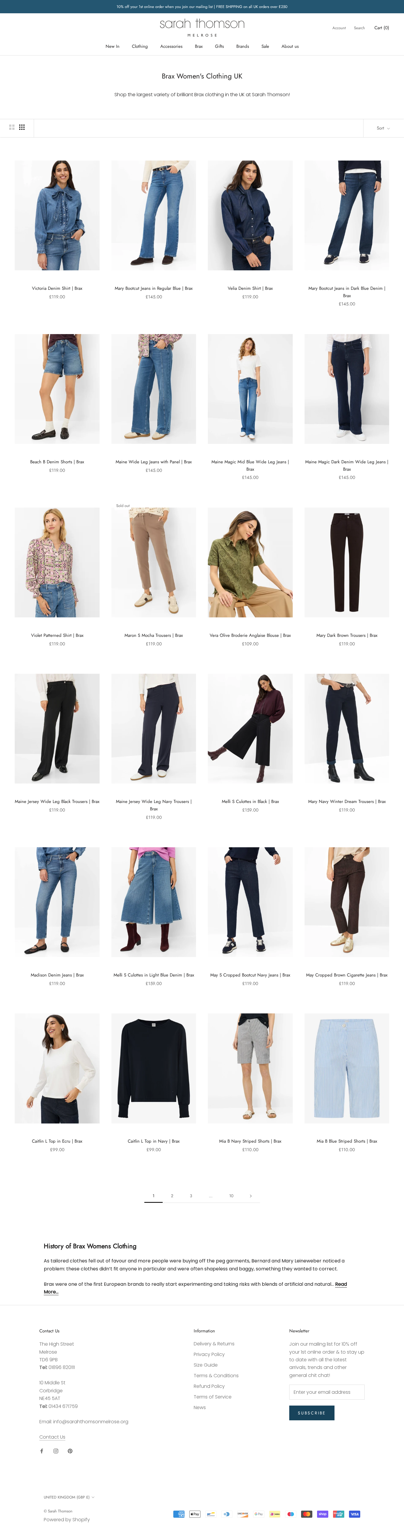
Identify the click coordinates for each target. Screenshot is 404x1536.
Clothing (140, 46)
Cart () (381, 27)
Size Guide (206, 1365)
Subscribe (312, 1413)
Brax (199, 46)
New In (112, 46)
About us (290, 46)
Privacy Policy (209, 1354)
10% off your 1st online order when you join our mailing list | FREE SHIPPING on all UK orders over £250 (202, 6)
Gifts (219, 46)
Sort (381, 128)
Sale (265, 46)
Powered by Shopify (67, 1519)
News (200, 1407)
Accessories (171, 46)
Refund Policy (209, 1386)
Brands (242, 46)
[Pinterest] (70, 1451)
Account (339, 28)
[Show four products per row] (22, 127)
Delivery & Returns (214, 1343)
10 (231, 1196)
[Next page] (251, 1196)
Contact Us (52, 1437)
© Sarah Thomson (58, 1511)
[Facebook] (41, 1451)
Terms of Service (213, 1396)
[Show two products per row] (11, 127)
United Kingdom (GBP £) (67, 1497)
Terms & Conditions (216, 1375)
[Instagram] (56, 1451)
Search (359, 28)
